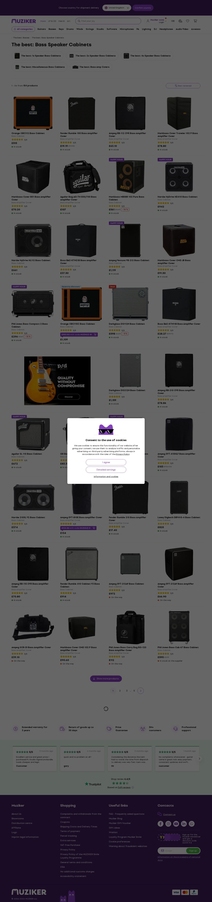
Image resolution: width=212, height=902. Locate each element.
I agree (106, 462)
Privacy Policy (123, 454)
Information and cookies (106, 476)
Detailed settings (106, 469)
